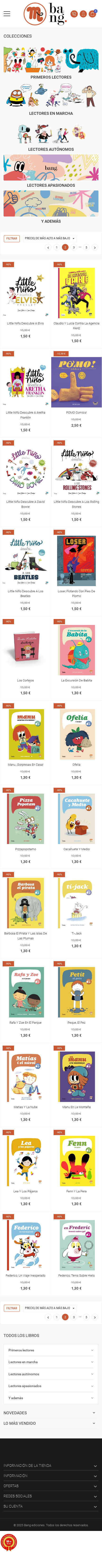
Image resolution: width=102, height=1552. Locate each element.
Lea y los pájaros (26, 1191)
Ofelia (76, 764)
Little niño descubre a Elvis (25, 323)
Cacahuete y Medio (77, 849)
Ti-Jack (77, 933)
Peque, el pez (76, 1022)
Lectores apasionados (25, 1386)
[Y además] (51, 203)
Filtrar (11, 238)
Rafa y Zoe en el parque (25, 1022)
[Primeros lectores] (51, 59)
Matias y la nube (25, 1107)
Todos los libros (21, 1335)
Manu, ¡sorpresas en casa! (25, 764)
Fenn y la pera (76, 1191)
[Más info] (25, 264)
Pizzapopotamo (25, 849)
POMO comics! (76, 412)
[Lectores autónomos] (51, 131)
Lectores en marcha (23, 1362)
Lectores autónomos (24, 1374)
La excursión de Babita (76, 680)
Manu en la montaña (76, 1107)
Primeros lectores (21, 1350)
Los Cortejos (25, 680)
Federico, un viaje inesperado (25, 1275)
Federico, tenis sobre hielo (76, 1275)
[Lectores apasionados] (51, 168)
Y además (16, 1398)
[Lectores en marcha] (51, 95)
